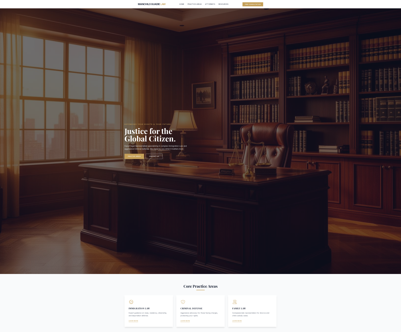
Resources (224, 4)
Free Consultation (253, 4)
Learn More (133, 321)
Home (181, 4)
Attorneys (210, 4)
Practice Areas (195, 4)
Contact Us (154, 156)
